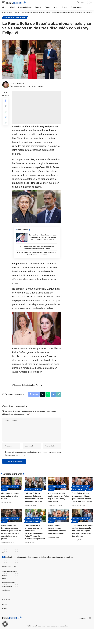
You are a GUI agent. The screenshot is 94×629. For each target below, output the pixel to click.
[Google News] (90, 618)
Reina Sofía (26, 385)
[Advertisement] (36, 107)
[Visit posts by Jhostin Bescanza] (5, 84)
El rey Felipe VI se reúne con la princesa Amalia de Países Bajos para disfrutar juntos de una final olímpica (82, 530)
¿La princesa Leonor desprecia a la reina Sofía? (10, 496)
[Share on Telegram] (5, 117)
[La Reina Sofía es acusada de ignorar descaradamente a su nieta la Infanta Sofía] (35, 483)
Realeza (16, 17)
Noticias (7, 17)
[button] (4, 2)
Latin (28, 518)
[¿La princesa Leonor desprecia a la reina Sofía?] (11, 483)
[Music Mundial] (16, 2)
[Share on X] (5, 106)
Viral (24, 17)
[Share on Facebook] (5, 100)
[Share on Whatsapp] (5, 111)
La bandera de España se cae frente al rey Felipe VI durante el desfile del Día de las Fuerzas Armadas (43, 237)
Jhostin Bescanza (17, 83)
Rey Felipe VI (37, 385)
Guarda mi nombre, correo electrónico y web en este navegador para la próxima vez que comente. (33, 453)
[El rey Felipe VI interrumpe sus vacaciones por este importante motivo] (58, 515)
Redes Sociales (78, 489)
